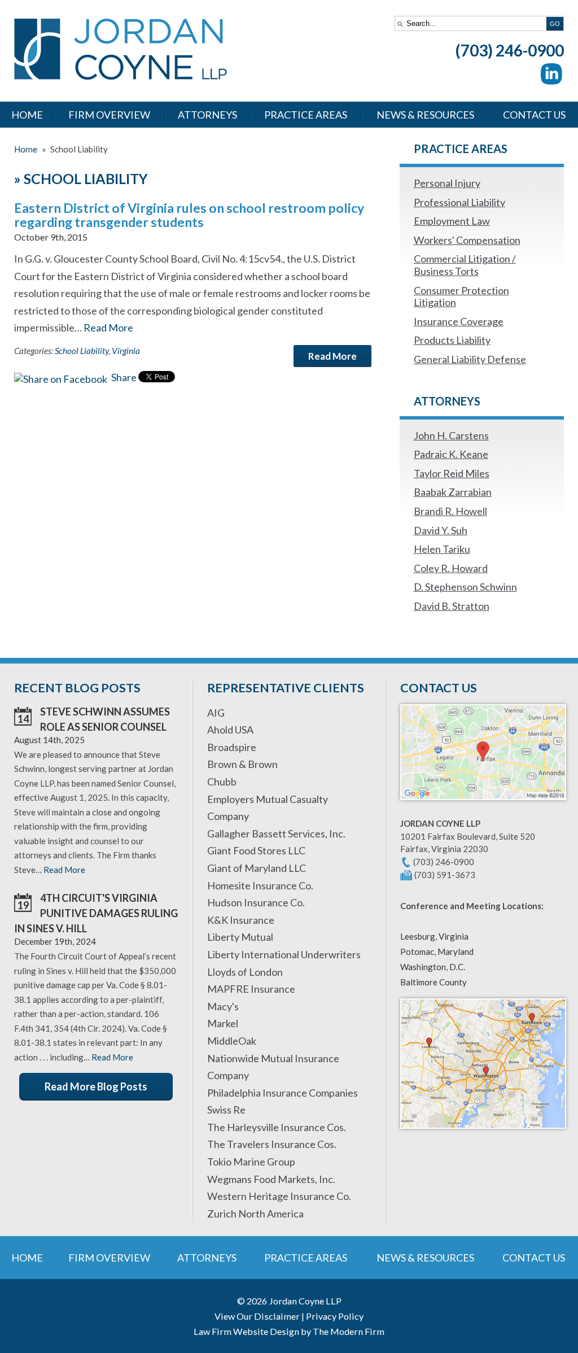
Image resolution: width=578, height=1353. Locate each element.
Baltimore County (433, 982)
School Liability (81, 351)
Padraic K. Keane (451, 454)
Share (123, 377)
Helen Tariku (442, 549)
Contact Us (534, 114)
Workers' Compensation (467, 240)
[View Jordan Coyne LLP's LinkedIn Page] (552, 76)
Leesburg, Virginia (434, 936)
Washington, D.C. (432, 967)
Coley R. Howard (451, 568)
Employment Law (452, 221)
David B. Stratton (451, 606)
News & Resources (425, 114)
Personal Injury (447, 183)
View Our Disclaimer (257, 1316)
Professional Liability (459, 202)
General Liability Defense (470, 359)
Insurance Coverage (458, 321)
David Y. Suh (440, 530)
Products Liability (452, 340)
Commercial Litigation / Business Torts (465, 264)
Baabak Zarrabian (453, 492)
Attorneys (207, 114)
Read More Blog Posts (96, 1086)
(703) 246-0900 (510, 50)
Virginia (126, 351)
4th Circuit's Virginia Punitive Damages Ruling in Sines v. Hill (96, 913)
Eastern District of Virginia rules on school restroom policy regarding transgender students (189, 215)
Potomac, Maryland (437, 951)
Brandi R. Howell (450, 511)
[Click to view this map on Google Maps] (483, 805)
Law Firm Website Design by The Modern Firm (289, 1331)
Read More (108, 327)
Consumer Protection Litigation (461, 296)
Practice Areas (305, 114)
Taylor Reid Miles (451, 473)
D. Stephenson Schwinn (465, 587)
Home (27, 114)
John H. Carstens (451, 435)
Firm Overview (109, 114)
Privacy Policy (335, 1316)
